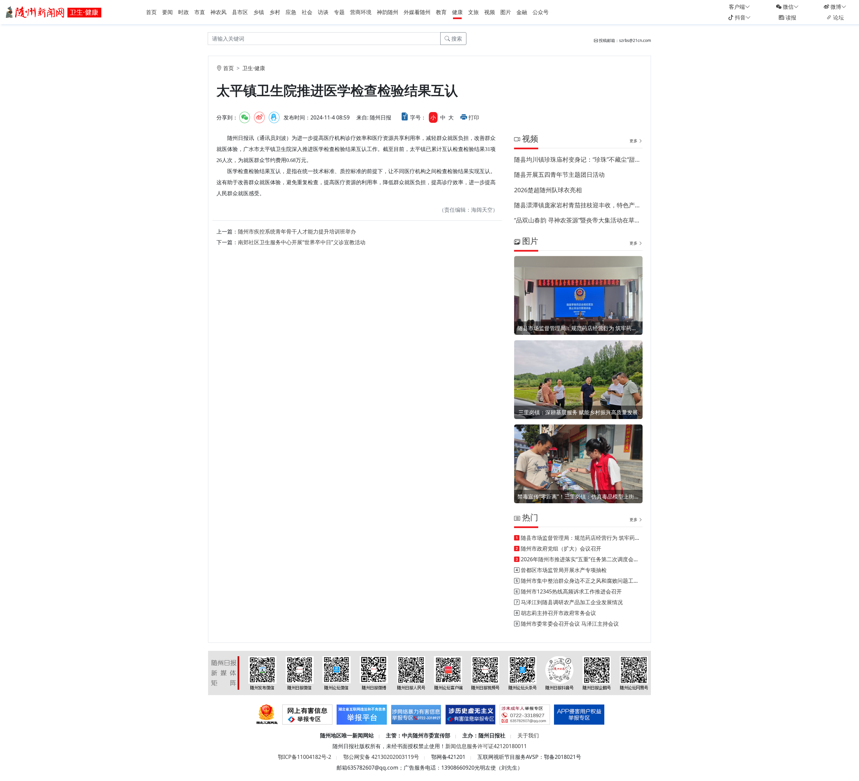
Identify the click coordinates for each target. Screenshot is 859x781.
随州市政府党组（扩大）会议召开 (561, 548)
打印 (473, 117)
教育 (441, 12)
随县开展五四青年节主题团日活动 (559, 174)
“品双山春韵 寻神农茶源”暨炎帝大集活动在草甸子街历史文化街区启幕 (578, 220)
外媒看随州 (417, 12)
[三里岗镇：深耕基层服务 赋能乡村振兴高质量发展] (578, 388)
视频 (489, 12)
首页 (151, 12)
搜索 (456, 38)
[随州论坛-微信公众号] (336, 672)
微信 (787, 6)
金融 (521, 12)
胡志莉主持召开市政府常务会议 (558, 613)
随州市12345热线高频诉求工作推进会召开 (571, 591)
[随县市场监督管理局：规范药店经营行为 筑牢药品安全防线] (578, 304)
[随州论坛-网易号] (634, 672)
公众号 (541, 12)
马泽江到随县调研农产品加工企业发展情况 (572, 602)
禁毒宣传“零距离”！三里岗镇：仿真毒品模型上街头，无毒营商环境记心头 (578, 496)
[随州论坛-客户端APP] (448, 672)
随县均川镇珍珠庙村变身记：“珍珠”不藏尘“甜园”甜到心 (578, 159)
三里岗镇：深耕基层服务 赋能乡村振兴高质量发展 (578, 412)
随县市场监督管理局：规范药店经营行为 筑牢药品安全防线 (578, 328)
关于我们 (528, 735)
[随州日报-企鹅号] (597, 672)
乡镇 (258, 12)
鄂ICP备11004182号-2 (304, 757)
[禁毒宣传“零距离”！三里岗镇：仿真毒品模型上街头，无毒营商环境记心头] (578, 472)
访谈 (323, 12)
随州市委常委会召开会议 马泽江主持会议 (570, 623)
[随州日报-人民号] (411, 672)
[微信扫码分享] (244, 117)
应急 (291, 12)
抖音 (740, 17)
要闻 (167, 12)
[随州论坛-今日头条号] (522, 672)
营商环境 (360, 12)
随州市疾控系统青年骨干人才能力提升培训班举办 (297, 231)
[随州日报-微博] (374, 672)
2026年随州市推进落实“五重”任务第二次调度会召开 (582, 559)
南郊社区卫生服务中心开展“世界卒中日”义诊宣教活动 (301, 242)
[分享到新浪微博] (259, 117)
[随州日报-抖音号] (559, 672)
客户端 (737, 6)
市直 (199, 12)
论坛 (838, 17)
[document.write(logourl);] (54, 11)
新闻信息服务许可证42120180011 (486, 746)
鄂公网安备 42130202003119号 (381, 757)
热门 (529, 517)
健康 (457, 12)
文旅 (473, 12)
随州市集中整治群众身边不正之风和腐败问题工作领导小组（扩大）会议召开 (612, 580)
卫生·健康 (253, 68)
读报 (790, 17)
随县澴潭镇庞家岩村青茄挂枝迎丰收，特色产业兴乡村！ (578, 205)
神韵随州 (387, 12)
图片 (505, 12)
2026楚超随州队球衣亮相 (548, 190)
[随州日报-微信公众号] (300, 672)
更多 (634, 141)
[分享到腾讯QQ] (274, 117)
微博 (835, 6)
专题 (339, 12)
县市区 (240, 12)
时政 (183, 12)
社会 (307, 12)
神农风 (218, 12)
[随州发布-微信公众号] (262, 672)
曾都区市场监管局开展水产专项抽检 (564, 570)
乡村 (274, 12)
